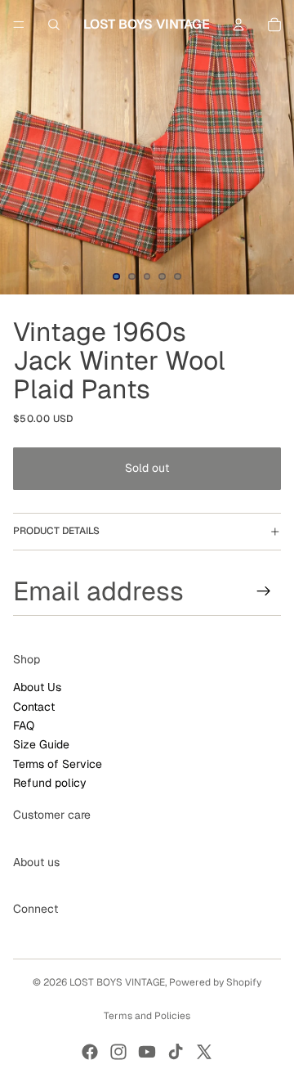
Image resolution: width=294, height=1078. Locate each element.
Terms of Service (57, 764)
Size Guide (41, 744)
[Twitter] (204, 1052)
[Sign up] (264, 590)
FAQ (23, 725)
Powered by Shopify (215, 982)
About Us (37, 687)
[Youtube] (147, 1052)
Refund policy (50, 782)
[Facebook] (90, 1052)
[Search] (54, 25)
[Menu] (19, 24)
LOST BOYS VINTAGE (117, 982)
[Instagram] (118, 1052)
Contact (34, 705)
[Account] (238, 25)
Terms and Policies (147, 1015)
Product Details (56, 530)
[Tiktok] (175, 1052)
